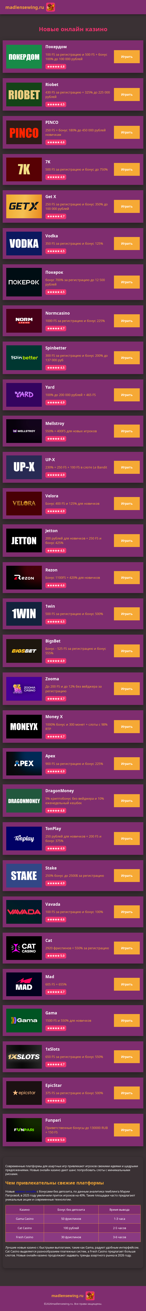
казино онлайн (25, 1191)
